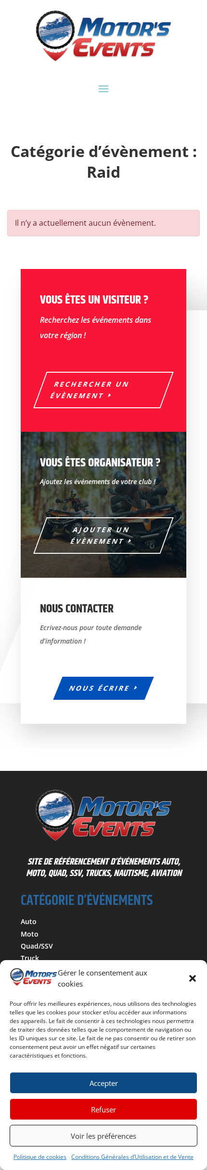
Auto (29, 921)
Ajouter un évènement (100, 535)
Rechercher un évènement (90, 389)
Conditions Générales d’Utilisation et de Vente (132, 1157)
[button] (192, 978)
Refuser (103, 1109)
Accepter (104, 1083)
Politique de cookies (39, 1157)
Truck (30, 958)
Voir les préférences (103, 1136)
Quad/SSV (37, 946)
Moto (30, 933)
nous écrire (99, 688)
